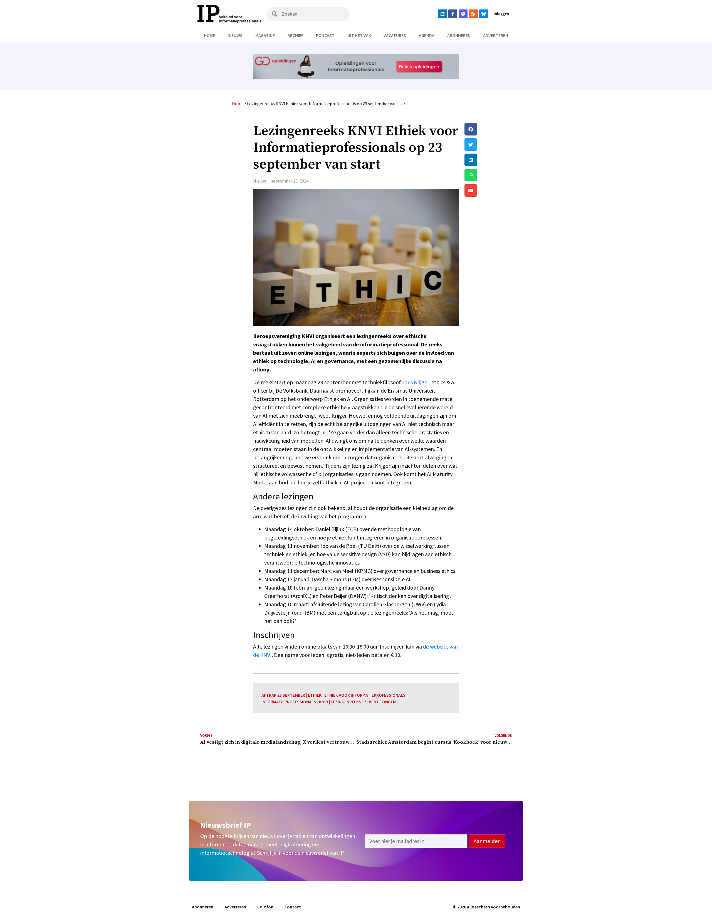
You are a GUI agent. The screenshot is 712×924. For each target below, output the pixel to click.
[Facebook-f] (452, 13)
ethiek (315, 695)
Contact (293, 907)
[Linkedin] (442, 13)
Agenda (426, 35)
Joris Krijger (415, 382)
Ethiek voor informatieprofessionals (365, 695)
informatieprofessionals (288, 701)
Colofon (265, 907)
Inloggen (501, 13)
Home (209, 35)
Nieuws (235, 35)
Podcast (325, 35)
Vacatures (395, 35)
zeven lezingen (380, 701)
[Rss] (473, 13)
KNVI (323, 701)
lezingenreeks (346, 701)
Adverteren (495, 35)
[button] (488, 129)
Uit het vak (359, 35)
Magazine (265, 35)
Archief (295, 35)
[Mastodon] (463, 13)
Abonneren (459, 35)
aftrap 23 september (283, 695)
